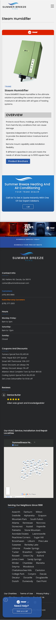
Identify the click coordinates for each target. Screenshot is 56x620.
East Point (41, 581)
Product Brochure (18, 161)
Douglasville (42, 577)
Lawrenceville (38, 533)
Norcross (40, 522)
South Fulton (36, 519)
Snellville (16, 515)
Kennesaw (28, 522)
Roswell (15, 555)
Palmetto (16, 530)
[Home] (14, 6)
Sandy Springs (34, 559)
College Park (18, 573)
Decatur (16, 577)
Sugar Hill (38, 537)
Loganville (41, 552)
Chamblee (27, 563)
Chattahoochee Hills (22, 570)
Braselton (27, 552)
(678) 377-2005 (8, 303)
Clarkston (40, 570)
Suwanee (16, 544)
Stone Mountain (32, 530)
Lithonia (16, 548)
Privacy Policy (42, 593)
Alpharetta (29, 515)
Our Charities (10, 593)
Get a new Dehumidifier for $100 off (17, 378)
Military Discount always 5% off (15, 368)
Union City (28, 555)
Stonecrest (17, 526)
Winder (15, 563)
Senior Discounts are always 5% (15, 364)
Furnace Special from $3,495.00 (15, 354)
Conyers (32, 573)
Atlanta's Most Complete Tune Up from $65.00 (21, 371)
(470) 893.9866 (8, 294)
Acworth (16, 511)
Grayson (42, 515)
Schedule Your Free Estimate (28, 245)
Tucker (15, 552)
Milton (39, 511)
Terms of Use (26, 593)
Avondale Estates (20, 533)
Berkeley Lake (31, 544)
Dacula (43, 573)
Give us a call (22, 611)
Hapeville (40, 526)
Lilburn (31, 541)
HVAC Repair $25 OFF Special (14, 357)
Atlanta (15, 522)
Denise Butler (14, 394)
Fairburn (28, 511)
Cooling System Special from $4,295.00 (18, 375)
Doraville (27, 577)
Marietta (40, 563)
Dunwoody (27, 581)
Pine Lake (43, 541)
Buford (40, 555)
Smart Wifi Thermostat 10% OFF (15, 361)
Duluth (15, 581)
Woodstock (28, 566)
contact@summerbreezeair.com (15, 283)
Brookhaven (18, 541)
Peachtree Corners (21, 537)
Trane (8, 86)
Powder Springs (31, 548)
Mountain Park (19, 519)
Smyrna (15, 566)
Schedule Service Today (28, 239)
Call (28, 206)
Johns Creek (18, 559)
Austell (29, 526)
